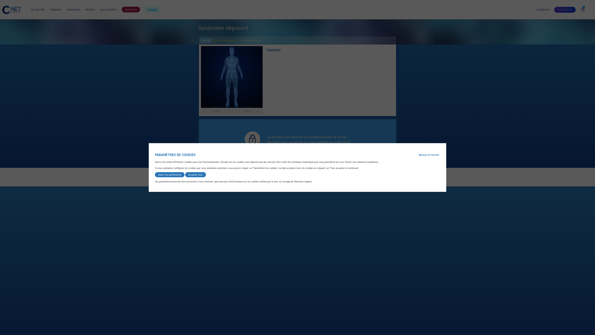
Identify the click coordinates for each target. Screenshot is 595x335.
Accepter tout (195, 174)
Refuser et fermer (429, 154)
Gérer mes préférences (169, 174)
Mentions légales (303, 181)
